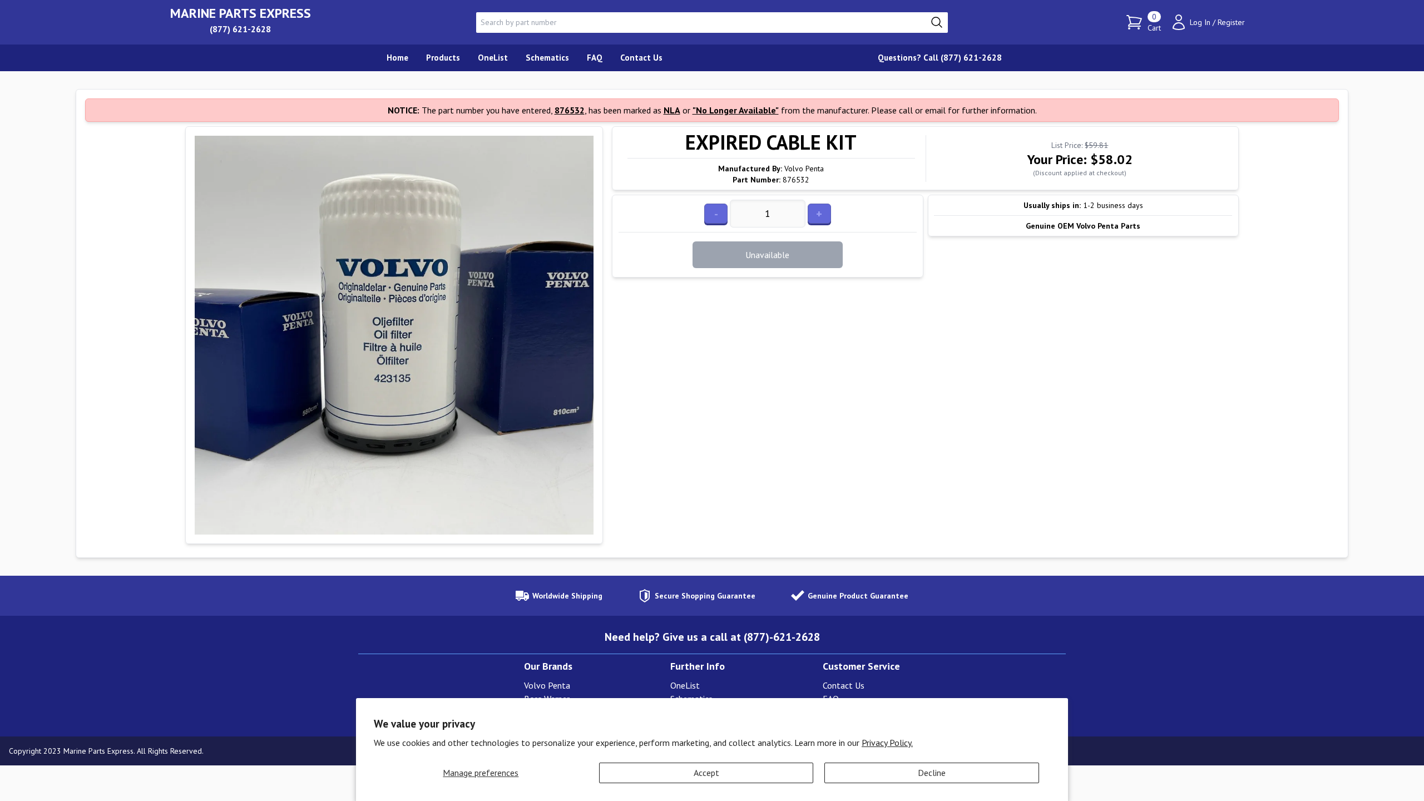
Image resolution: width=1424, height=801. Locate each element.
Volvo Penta (547, 685)
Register (1231, 22)
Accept (706, 772)
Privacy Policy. (887, 742)
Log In (1200, 22)
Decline (932, 772)
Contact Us (843, 685)
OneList (685, 685)
